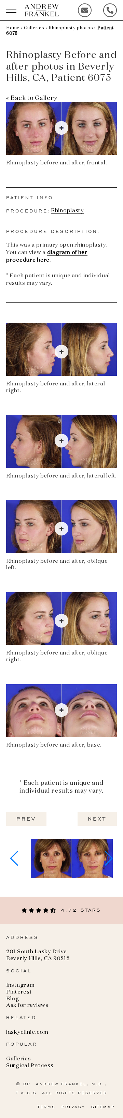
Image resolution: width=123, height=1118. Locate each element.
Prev (26, 818)
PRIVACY (73, 1106)
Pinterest (19, 992)
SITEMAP (103, 1106)
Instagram (20, 985)
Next (97, 818)
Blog (12, 999)
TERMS (47, 1106)
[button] (14, 858)
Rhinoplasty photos (71, 28)
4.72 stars (79, 910)
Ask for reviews (27, 1005)
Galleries (34, 28)
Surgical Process (30, 1066)
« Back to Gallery (31, 98)
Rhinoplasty (67, 211)
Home (12, 28)
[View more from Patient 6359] (72, 858)
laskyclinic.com (27, 1032)
